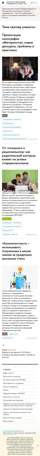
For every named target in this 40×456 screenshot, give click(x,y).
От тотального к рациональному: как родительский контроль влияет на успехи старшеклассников (19, 155)
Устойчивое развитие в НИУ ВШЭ (14, 380)
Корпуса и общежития (10, 387)
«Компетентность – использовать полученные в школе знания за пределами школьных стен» (17, 251)
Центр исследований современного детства (16, 3)
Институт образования (23, 13)
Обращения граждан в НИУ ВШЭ (14, 393)
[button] (15, 367)
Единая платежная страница (12, 418)
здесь (32, 442)
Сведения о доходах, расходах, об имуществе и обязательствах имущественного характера (19, 405)
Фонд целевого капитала (11, 397)
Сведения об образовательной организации (18, 409)
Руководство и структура (11, 376)
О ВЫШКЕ (7, 370)
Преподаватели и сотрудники (13, 383)
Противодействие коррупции (13, 400)
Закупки (5, 390)
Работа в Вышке (8, 421)
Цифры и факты (8, 373)
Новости (5, 17)
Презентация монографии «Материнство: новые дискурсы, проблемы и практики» (18, 42)
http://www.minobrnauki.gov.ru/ (13, 431)
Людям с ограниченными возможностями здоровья (17, 413)
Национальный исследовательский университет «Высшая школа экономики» (19, 10)
